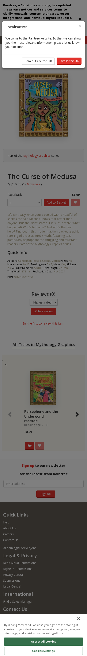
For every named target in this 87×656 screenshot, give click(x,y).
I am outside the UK (38, 61)
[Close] (78, 618)
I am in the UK (69, 61)
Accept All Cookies (43, 641)
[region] (43, 635)
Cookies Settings (43, 651)
